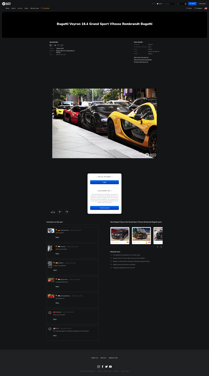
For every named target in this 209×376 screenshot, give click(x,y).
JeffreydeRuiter (65, 296)
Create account (104, 208)
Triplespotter (64, 230)
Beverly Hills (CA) (60, 50)
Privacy (116, 371)
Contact (103, 358)
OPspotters (64, 279)
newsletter (113, 358)
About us (94, 358)
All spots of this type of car (141, 62)
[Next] (161, 246)
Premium (46, 8)
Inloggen (199, 8)
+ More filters (202, 3)
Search (193, 3)
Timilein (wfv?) (60, 48)
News (153, 3)
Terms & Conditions (104, 371)
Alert (190, 8)
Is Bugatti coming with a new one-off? (124, 268)
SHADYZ (60, 263)
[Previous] (157, 246)
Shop (26, 8)
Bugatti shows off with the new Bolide (124, 264)
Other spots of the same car (141, 57)
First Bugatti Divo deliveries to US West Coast (126, 255)
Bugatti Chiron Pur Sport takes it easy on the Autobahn (129, 258)
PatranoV (58, 312)
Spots (160, 3)
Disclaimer (125, 371)
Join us (20, 8)
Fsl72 (57, 328)
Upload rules (34, 8)
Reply (57, 237)
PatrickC (63, 247)
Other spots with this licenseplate (143, 59)
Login (104, 182)
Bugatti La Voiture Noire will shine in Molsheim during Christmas (131, 261)
